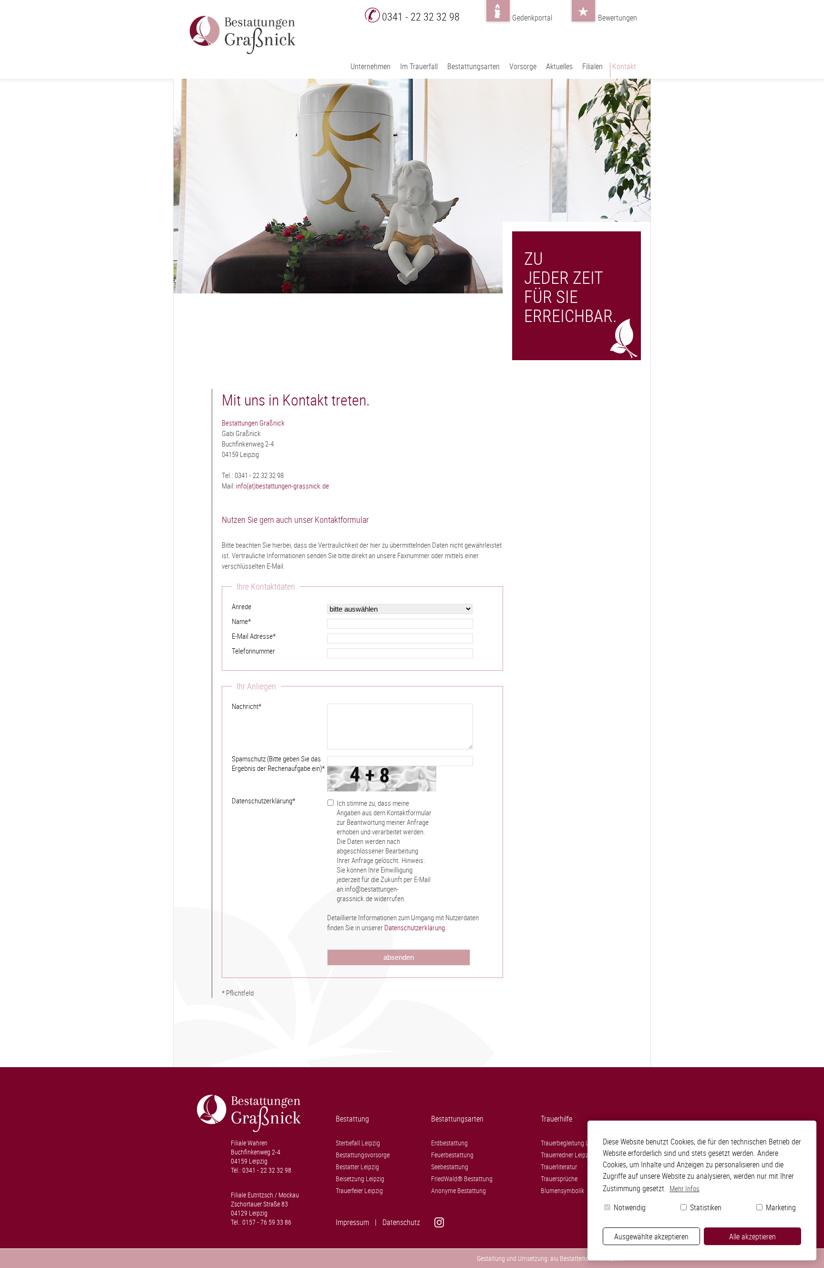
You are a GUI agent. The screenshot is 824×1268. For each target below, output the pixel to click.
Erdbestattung (449, 1142)
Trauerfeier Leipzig (359, 1190)
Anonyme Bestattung (458, 1190)
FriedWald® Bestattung (462, 1178)
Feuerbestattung (452, 1154)
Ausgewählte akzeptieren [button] (651, 1236)
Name (241, 621)
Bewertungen (583, 15)
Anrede (241, 606)
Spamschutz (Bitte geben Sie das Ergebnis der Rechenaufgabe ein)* (278, 763)
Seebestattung (449, 1166)
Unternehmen (370, 66)
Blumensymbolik (562, 1190)
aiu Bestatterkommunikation (587, 1258)
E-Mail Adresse (254, 636)
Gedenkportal (498, 15)
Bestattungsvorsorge (363, 1154)
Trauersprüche (559, 1178)
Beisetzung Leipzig (360, 1178)
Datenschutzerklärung (414, 927)
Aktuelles (559, 66)
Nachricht (246, 706)
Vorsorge (522, 66)
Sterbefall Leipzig (358, 1142)
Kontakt (624, 66)
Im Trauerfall (419, 66)
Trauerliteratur (559, 1166)
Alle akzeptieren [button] (752, 1236)
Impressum (352, 1222)
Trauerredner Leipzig (567, 1154)
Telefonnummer (253, 650)
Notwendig (629, 1207)
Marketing (780, 1207)
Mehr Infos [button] (685, 1188)
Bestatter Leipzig (357, 1166)
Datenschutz (401, 1222)
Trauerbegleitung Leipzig (572, 1142)
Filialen (592, 66)
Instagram (459, 1222)
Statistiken (704, 1207)
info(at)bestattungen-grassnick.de (282, 485)
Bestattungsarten (473, 66)
